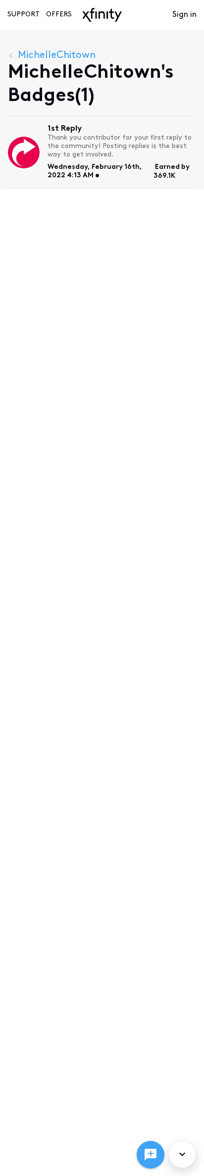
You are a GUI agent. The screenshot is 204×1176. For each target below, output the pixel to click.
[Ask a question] (150, 1155)
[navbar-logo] (102, 15)
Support (23, 14)
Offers (59, 14)
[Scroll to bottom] (182, 1154)
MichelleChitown (57, 55)
